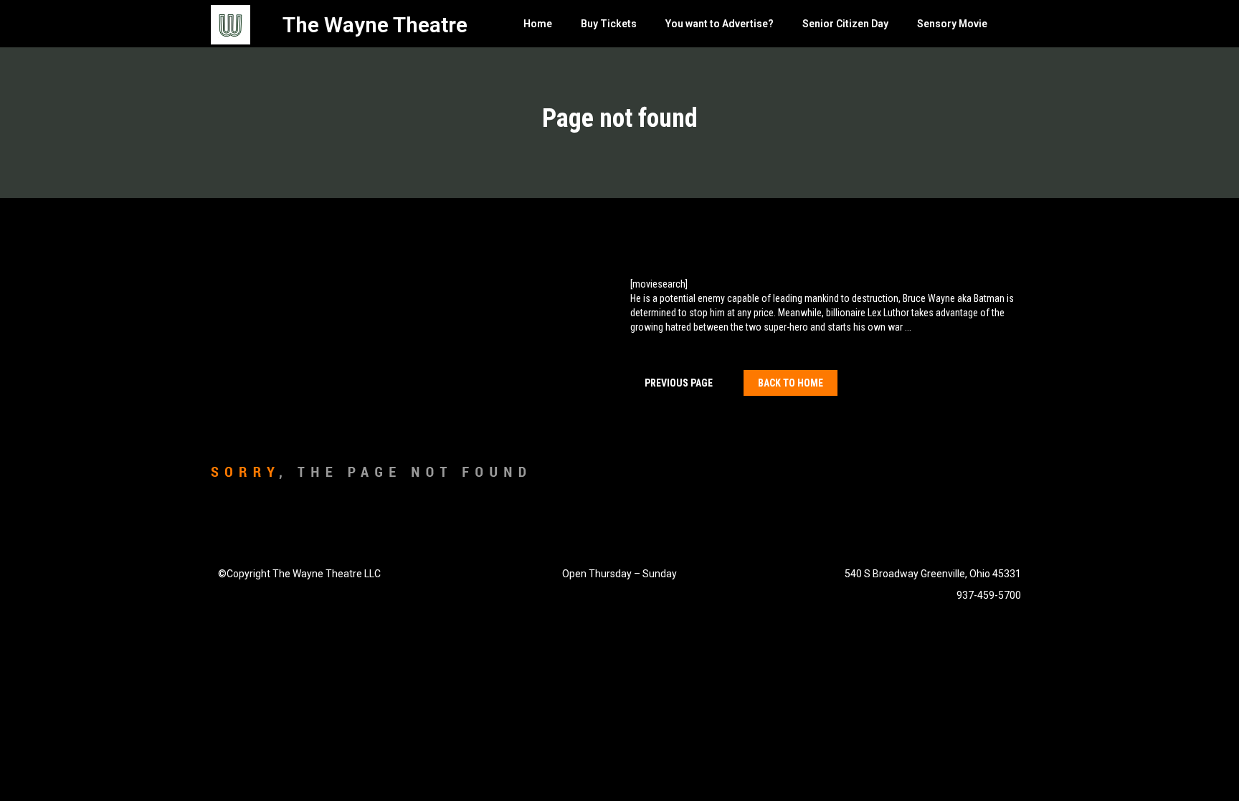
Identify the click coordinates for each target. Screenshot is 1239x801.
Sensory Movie (952, 23)
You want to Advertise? (719, 23)
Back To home (790, 383)
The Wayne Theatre (375, 24)
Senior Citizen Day (845, 23)
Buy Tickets (609, 23)
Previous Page (679, 383)
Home (537, 23)
